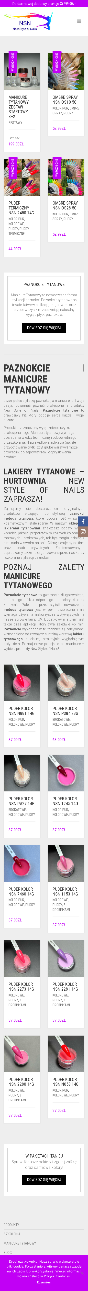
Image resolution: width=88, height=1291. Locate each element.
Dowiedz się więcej (44, 328)
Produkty (11, 1225)
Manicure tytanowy (20, 1243)
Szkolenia (12, 1234)
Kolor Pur (60, 108)
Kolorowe (16, 224)
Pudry (68, 113)
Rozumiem (44, 1282)
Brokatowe (61, 720)
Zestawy (15, 123)
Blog (8, 1252)
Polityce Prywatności (57, 1276)
